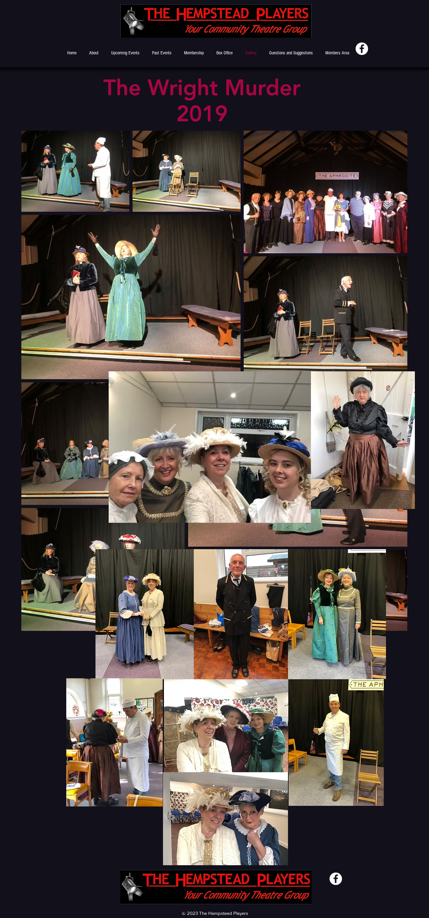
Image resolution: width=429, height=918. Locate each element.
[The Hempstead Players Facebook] (362, 48)
